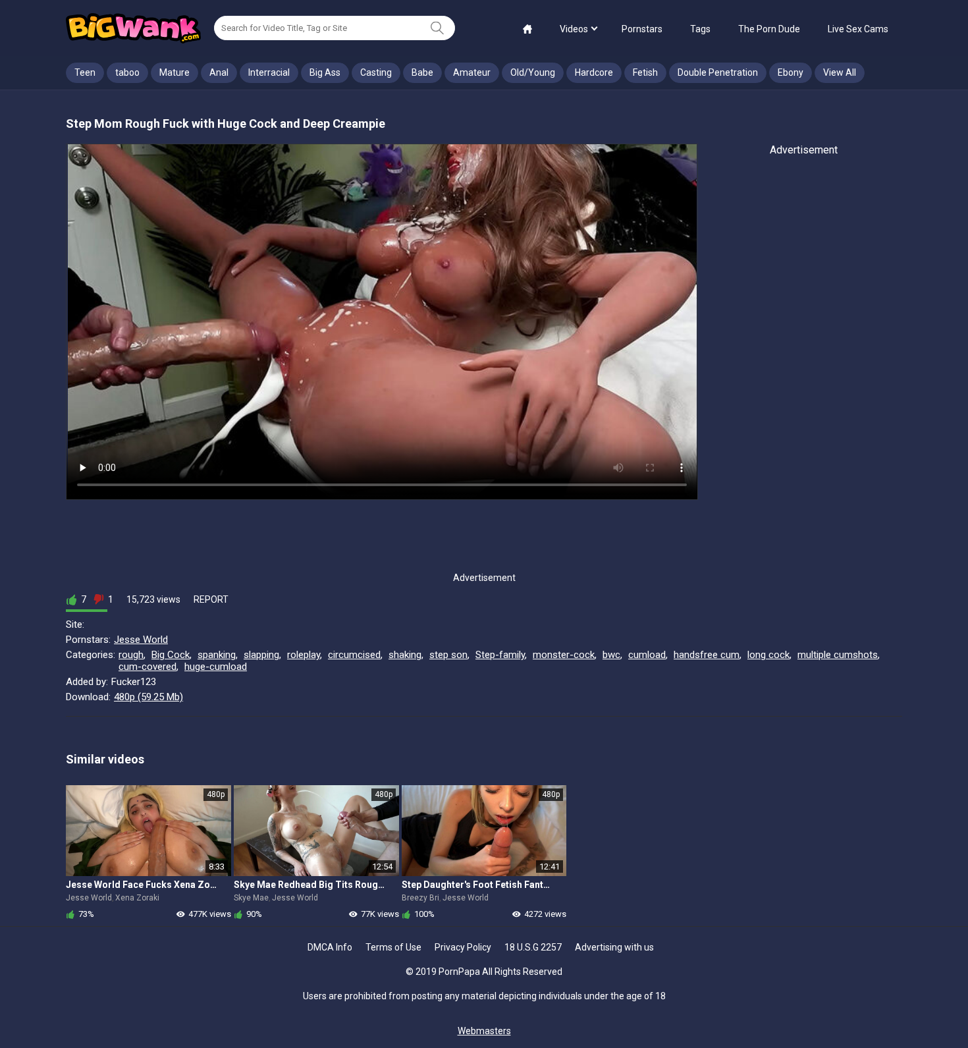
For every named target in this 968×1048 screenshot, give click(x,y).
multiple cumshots (837, 655)
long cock (768, 655)
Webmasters (484, 1031)
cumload (647, 655)
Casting (376, 72)
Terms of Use (393, 947)
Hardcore (594, 72)
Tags (700, 29)
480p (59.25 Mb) (148, 697)
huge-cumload (215, 667)
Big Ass (324, 72)
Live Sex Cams (858, 29)
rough (131, 655)
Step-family (500, 655)
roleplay (303, 655)
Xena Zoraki (137, 897)
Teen (84, 72)
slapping (261, 655)
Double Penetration (718, 72)
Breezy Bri (420, 897)
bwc (611, 655)
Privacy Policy (463, 947)
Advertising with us (614, 947)
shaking (405, 655)
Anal (219, 72)
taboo (127, 72)
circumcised (354, 655)
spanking (217, 655)
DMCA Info (330, 947)
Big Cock (170, 655)
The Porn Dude (769, 29)
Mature (174, 72)
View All (839, 72)
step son (448, 655)
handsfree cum (706, 655)
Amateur (472, 72)
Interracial (269, 72)
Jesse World (141, 640)
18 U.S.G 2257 (533, 947)
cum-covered (147, 667)
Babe (422, 72)
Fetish (645, 72)
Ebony (790, 72)
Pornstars (642, 29)
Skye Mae (251, 897)
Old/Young (532, 72)
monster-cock (564, 655)
